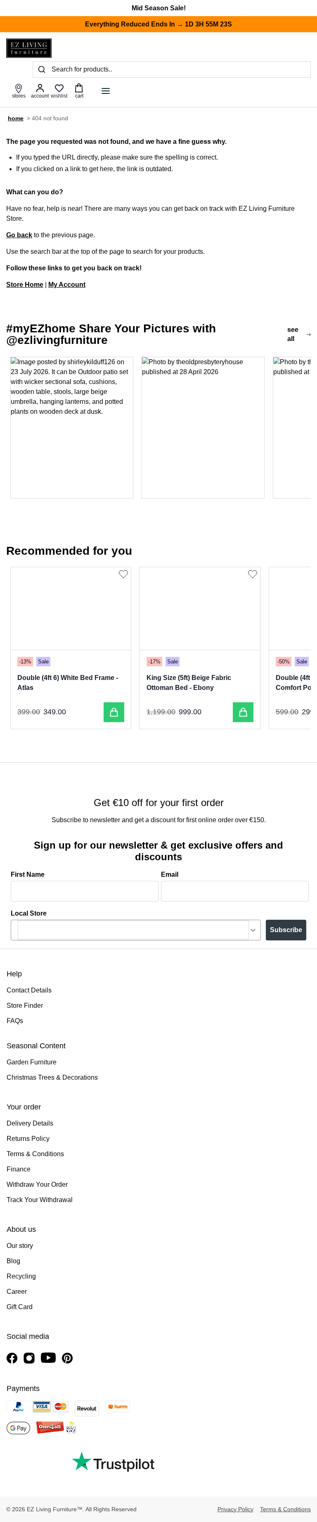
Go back (19, 235)
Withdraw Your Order (37, 1184)
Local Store (29, 913)
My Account (66, 284)
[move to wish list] (124, 574)
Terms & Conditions (35, 1153)
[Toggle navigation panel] (106, 91)
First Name (28, 874)
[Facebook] (12, 1358)
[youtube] (48, 1358)
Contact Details (29, 990)
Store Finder (25, 1005)
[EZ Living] (29, 48)
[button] (71, 427)
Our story (20, 1245)
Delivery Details (30, 1123)
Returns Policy (28, 1138)
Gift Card (20, 1306)
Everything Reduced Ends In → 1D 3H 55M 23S (158, 24)
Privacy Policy (235, 1509)
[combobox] (133, 930)
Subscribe (286, 929)
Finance (19, 1169)
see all (292, 334)
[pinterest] (67, 1358)
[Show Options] (253, 930)
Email (169, 874)
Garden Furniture (32, 1062)
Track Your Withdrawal (40, 1199)
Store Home (24, 284)
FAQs (15, 1020)
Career (17, 1291)
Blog (13, 1260)
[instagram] (29, 1358)
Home (16, 118)
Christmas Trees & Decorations (52, 1077)
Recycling (21, 1276)
